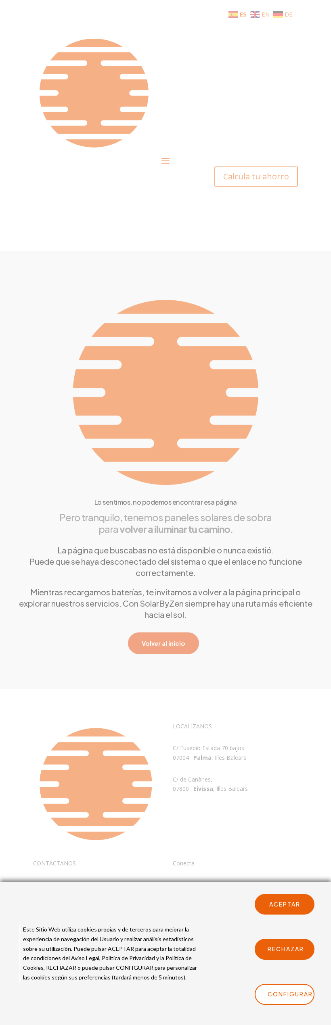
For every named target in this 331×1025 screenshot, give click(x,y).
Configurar (290, 994)
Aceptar (284, 904)
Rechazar (286, 948)
